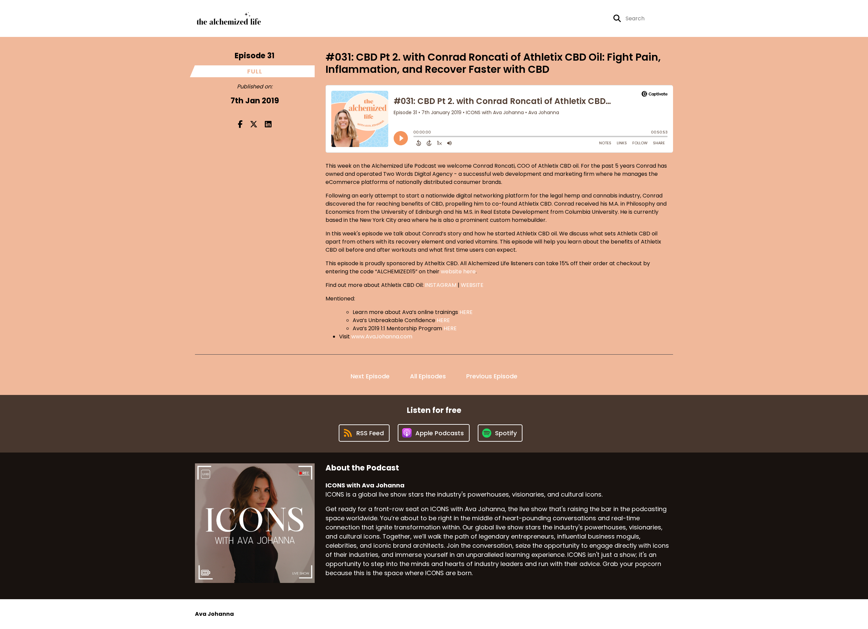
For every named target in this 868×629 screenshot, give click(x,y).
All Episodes (428, 376)
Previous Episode (491, 376)
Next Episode (370, 376)
